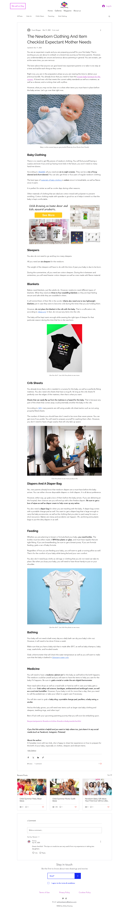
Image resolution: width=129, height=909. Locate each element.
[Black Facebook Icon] (66, 898)
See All (109, 775)
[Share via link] (43, 757)
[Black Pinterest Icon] (63, 898)
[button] (109, 16)
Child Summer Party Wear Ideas (31, 800)
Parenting (51, 16)
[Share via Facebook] (28, 757)
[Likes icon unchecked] (33, 853)
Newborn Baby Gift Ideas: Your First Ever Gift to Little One (96, 800)
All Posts (19, 16)
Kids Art (29, 16)
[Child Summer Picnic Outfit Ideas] (64, 787)
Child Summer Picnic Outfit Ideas (63, 800)
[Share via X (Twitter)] (33, 757)
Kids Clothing (62, 16)
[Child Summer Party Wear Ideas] (31, 787)
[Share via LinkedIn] (38, 757)
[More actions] (100, 30)
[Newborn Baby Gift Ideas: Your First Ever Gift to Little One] (97, 787)
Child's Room (40, 16)
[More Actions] (100, 841)
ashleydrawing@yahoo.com (66, 902)
